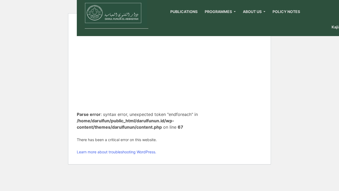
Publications (184, 11)
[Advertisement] (142, 68)
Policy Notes (286, 11)
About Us (252, 11)
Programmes (218, 11)
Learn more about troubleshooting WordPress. (116, 152)
